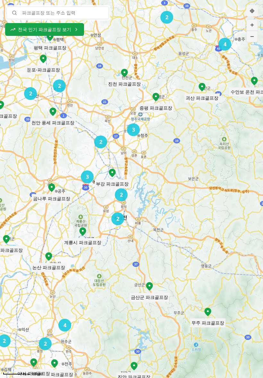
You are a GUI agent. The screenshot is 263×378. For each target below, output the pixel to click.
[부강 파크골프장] (112, 173)
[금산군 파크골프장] (149, 286)
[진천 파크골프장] (124, 73)
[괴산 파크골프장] (202, 87)
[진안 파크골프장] (134, 366)
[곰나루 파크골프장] (52, 188)
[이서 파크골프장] (34, 362)
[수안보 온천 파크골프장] (254, 81)
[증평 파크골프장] (156, 97)
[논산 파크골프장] (49, 256)
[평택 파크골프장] (50, 37)
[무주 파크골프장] (208, 312)
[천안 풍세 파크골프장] (53, 112)
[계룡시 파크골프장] (83, 231)
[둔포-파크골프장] (43, 59)
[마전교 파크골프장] (54, 363)
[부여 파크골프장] (6, 239)
